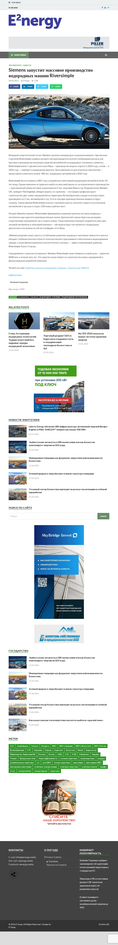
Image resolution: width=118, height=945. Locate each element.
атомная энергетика (68, 758)
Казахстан (70, 750)
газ (38, 762)
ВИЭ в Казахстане (83, 746)
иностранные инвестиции (20, 767)
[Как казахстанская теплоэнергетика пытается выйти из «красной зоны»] (18, 720)
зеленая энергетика (62, 762)
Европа (48, 750)
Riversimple (23, 297)
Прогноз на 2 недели (56, 864)
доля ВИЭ (46, 762)
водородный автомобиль (74, 297)
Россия (51, 754)
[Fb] (102, 7)
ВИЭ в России (100, 746)
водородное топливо (50, 297)
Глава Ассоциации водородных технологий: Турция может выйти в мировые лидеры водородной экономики (23, 340)
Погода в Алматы (52, 857)
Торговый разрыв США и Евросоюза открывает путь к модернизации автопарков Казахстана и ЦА (58, 342)
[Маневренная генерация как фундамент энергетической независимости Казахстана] (18, 458)
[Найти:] (59, 516)
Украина (95, 754)
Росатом (41, 754)
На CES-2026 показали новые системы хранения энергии (92, 336)
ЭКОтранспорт (15, 65)
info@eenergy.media (26, 857)
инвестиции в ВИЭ (93, 762)
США (59, 754)
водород (101, 758)
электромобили (24, 771)
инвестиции (78, 762)
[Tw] (108, 7)
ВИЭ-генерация (66, 746)
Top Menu (16, 2)
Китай (80, 750)
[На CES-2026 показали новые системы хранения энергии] (93, 330)
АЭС (12, 746)
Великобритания (17, 750)
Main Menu (20, 55)
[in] (105, 7)
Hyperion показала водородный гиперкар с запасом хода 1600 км (57, 267)
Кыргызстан (91, 750)
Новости (27, 65)
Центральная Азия (27, 758)
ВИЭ (54, 746)
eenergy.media (26, 860)
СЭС (67, 754)
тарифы (103, 767)
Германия (38, 750)
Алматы (34, 746)
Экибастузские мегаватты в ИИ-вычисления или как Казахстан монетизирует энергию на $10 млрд (62, 443)
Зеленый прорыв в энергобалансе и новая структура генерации (61, 473)
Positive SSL (104, 924)
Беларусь (45, 746)
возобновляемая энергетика (22, 762)
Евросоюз (59, 750)
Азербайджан (22, 746)
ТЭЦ (74, 754)
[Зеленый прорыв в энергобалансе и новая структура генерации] (18, 473)
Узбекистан (84, 754)
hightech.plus (15, 275)
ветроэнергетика (87, 758)
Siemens (34, 297)
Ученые (13, 758)
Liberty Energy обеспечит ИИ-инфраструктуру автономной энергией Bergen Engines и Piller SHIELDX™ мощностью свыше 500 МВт (68, 428)
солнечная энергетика (69, 767)
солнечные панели (89, 767)
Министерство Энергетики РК (22, 754)
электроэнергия (40, 771)
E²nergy (26, 81)
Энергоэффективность (47, 758)
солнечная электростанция (45, 767)
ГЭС (29, 750)
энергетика (55, 771)
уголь (12, 771)
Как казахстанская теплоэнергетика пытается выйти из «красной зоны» (66, 720)
